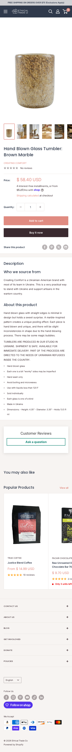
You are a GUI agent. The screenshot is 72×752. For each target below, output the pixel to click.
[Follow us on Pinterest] (20, 697)
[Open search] (51, 11)
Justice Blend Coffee (20, 562)
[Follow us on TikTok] (34, 697)
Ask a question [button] (36, 442)
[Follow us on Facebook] (6, 697)
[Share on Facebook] (44, 247)
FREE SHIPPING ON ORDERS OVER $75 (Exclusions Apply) (36, 2)
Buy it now (36, 232)
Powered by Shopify (13, 744)
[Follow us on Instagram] (13, 697)
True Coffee (15, 558)
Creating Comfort (15, 163)
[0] (65, 11)
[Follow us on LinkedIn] (41, 697)
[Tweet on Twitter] (58, 247)
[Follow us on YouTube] (27, 697)
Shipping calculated (28, 195)
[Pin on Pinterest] (51, 247)
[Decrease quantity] (21, 207)
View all (64, 487)
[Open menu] (5, 11)
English (9, 680)
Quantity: (9, 207)
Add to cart (36, 220)
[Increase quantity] (40, 207)
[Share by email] (65, 247)
